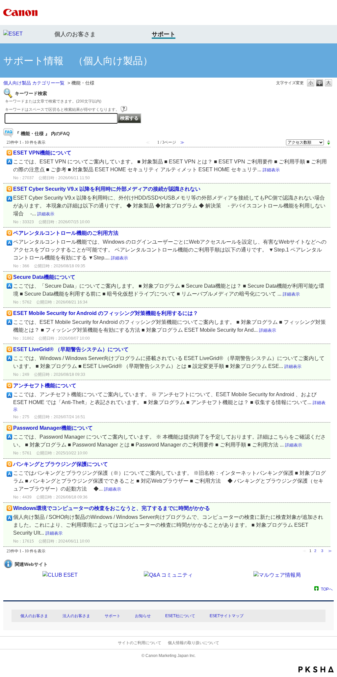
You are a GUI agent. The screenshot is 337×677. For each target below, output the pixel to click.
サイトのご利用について (139, 643)
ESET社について (180, 616)
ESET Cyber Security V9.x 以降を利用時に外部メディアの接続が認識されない (106, 189)
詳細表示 (271, 169)
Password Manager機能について (53, 428)
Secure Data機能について (44, 277)
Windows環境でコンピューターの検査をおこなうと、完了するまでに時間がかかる (111, 508)
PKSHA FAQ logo (316, 669)
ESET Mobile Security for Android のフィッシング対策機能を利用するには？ (105, 313)
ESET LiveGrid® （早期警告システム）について (71, 349)
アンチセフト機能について (44, 385)
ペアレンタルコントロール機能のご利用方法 (65, 233)
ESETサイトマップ (227, 616)
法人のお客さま (76, 616)
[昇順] (328, 140)
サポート (112, 616)
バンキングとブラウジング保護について (60, 464)
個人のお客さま (75, 34)
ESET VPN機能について (42, 153)
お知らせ (143, 616)
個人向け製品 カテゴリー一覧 (34, 82)
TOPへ (327, 589)
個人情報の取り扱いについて (193, 643)
